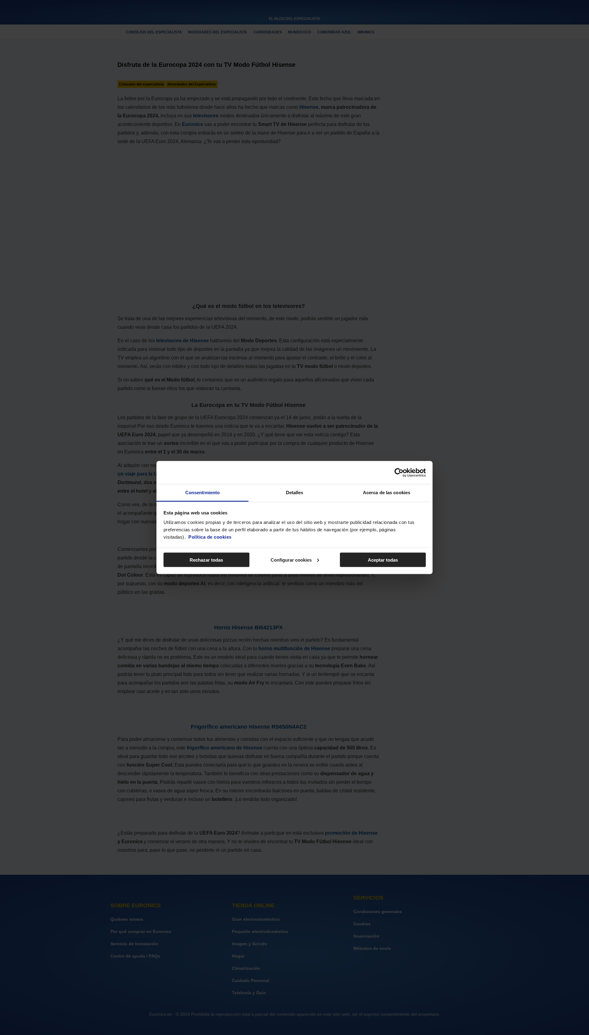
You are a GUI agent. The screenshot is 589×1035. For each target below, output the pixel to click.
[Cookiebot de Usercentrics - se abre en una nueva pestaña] (399, 472)
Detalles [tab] (294, 492)
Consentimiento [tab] (202, 492)
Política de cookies (210, 537)
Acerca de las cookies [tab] (386, 492)
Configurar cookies (291, 559)
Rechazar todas (206, 559)
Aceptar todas (383, 559)
